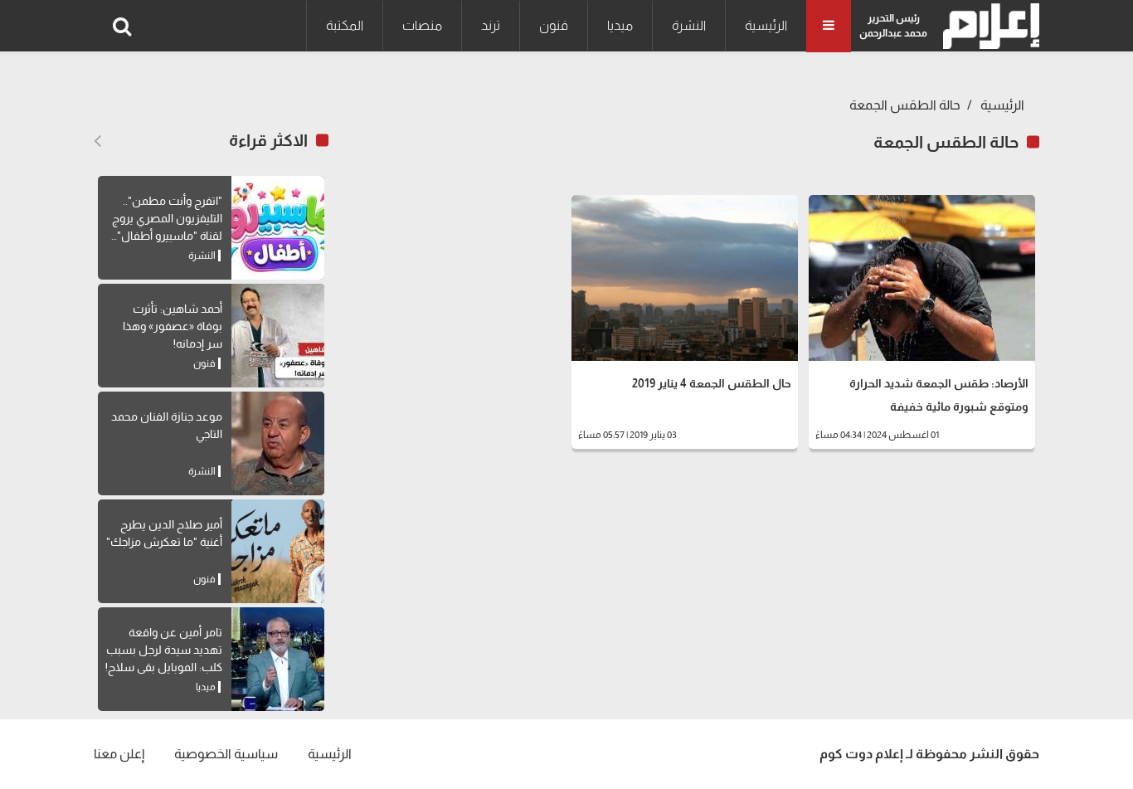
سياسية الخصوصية (226, 754)
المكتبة (344, 25)
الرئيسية (766, 25)
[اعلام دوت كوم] (987, 26)
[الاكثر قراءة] (97, 141)
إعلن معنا (119, 754)
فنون (553, 25)
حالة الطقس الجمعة (904, 105)
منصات (422, 25)
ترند (490, 25)
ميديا (620, 25)
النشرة (689, 25)
